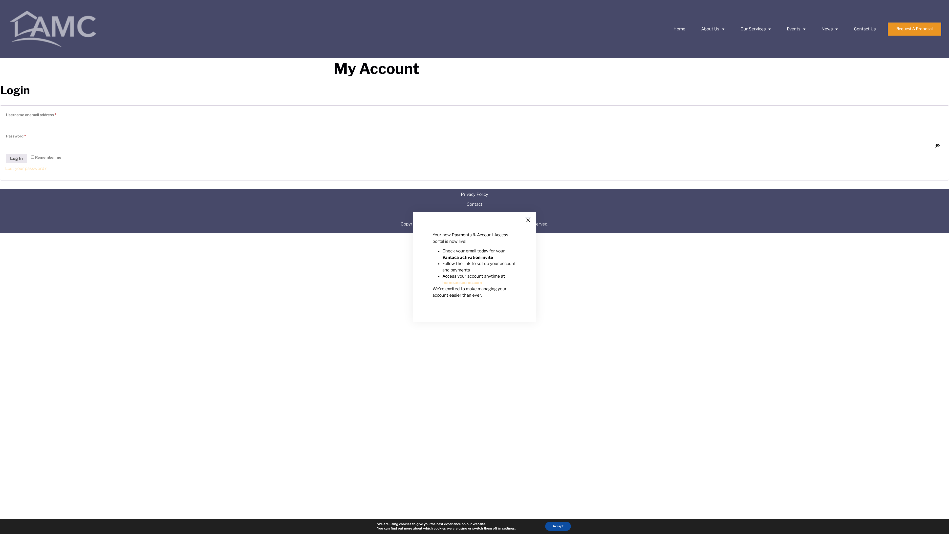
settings (508, 528)
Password (24, 135)
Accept (558, 526)
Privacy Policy (474, 194)
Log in (16, 158)
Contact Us (865, 28)
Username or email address (39, 114)
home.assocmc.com (462, 282)
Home (679, 28)
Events (793, 28)
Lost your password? (25, 168)
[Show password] (937, 145)
